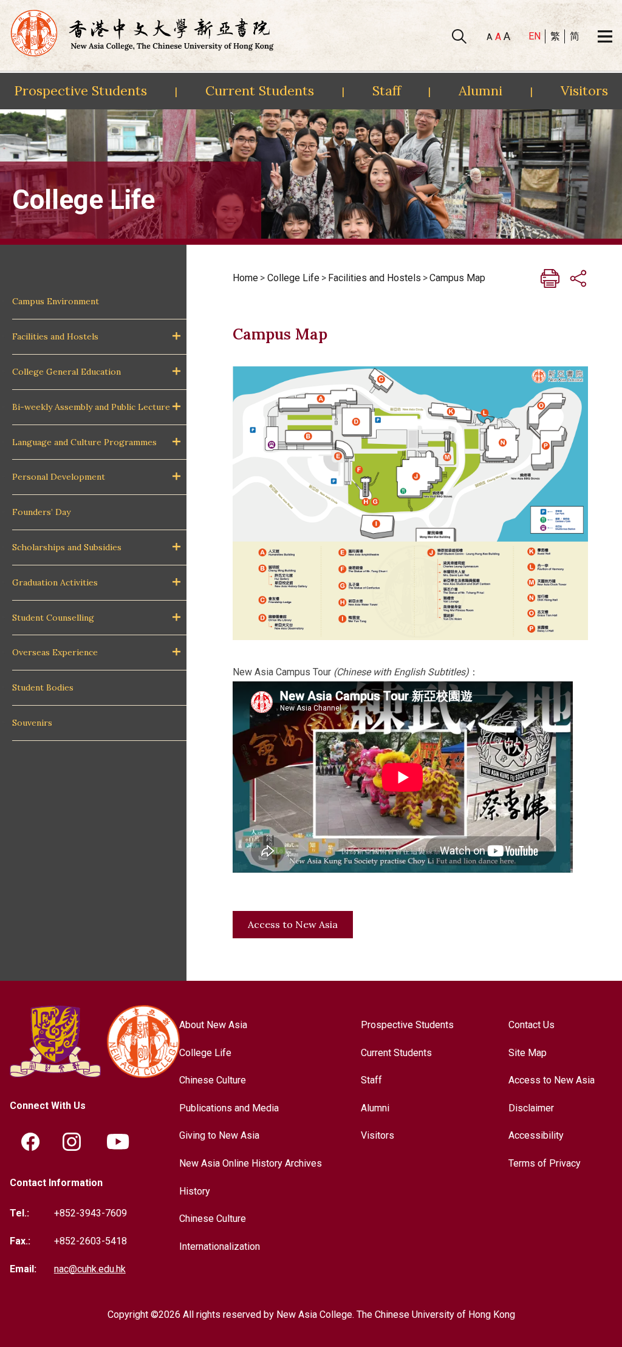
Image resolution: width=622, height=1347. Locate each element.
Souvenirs (32, 722)
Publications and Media (229, 1108)
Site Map (527, 1053)
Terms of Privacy (544, 1163)
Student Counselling (53, 617)
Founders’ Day (41, 511)
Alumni (480, 90)
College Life (293, 278)
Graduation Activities (55, 582)
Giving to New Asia (219, 1135)
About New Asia (213, 1025)
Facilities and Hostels (55, 336)
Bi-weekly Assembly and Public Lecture (91, 406)
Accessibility (536, 1135)
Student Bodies (42, 687)
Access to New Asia (293, 924)
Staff (386, 90)
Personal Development (58, 476)
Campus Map (457, 278)
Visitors (584, 90)
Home (245, 278)
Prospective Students (80, 90)
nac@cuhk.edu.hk (90, 1269)
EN (534, 36)
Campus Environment (55, 301)
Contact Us (531, 1025)
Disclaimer (531, 1108)
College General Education (66, 371)
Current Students (259, 90)
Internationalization (219, 1246)
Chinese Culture (212, 1080)
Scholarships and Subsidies (66, 547)
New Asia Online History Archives (250, 1163)
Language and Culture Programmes (84, 442)
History (194, 1191)
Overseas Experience (55, 652)
